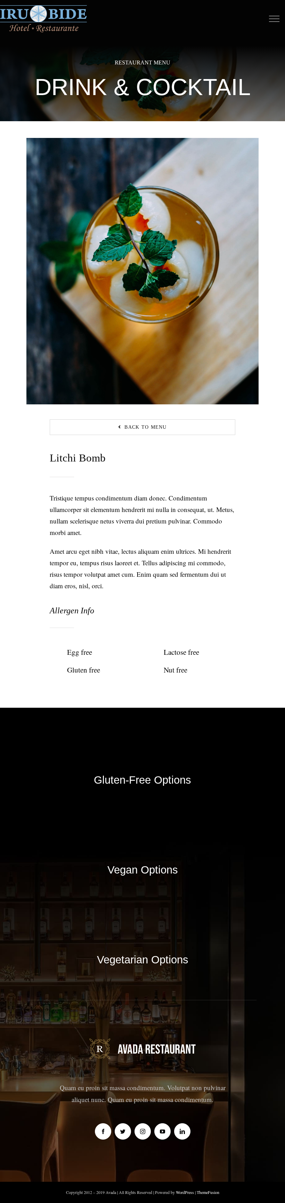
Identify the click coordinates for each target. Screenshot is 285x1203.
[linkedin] (182, 1131)
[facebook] (103, 1131)
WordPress (185, 1192)
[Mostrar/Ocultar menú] (274, 19)
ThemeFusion (208, 1192)
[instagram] (143, 1131)
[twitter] (123, 1131)
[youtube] (162, 1131)
